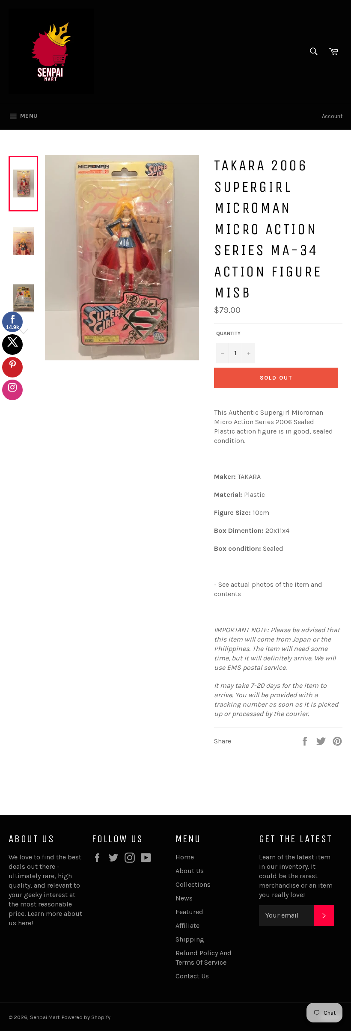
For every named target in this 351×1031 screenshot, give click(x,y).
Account (332, 116)
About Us (190, 871)
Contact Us (192, 976)
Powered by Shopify (86, 1017)
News (184, 898)
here (24, 923)
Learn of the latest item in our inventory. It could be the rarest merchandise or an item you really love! (296, 876)
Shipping (190, 939)
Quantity (228, 333)
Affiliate (187, 925)
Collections (193, 884)
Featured (189, 912)
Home (185, 857)
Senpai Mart (44, 1017)
